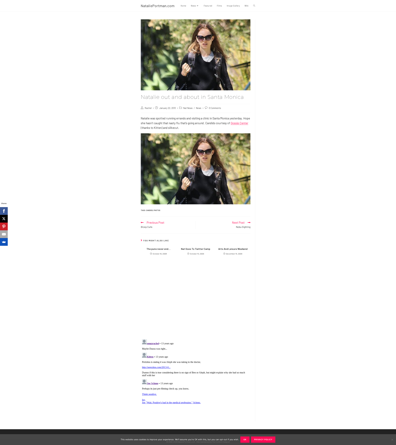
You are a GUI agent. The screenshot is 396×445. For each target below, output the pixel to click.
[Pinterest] (4, 226)
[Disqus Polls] (196, 299)
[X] (4, 219)
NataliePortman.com (157, 5)
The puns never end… (158, 248)
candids (149, 210)
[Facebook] (4, 211)
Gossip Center (239, 123)
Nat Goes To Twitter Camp (195, 248)
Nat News (188, 108)
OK (244, 439)
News (198, 108)
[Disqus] (195, 376)
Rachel (148, 108)
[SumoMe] (4, 242)
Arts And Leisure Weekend (233, 248)
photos (157, 210)
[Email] (4, 234)
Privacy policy (263, 439)
